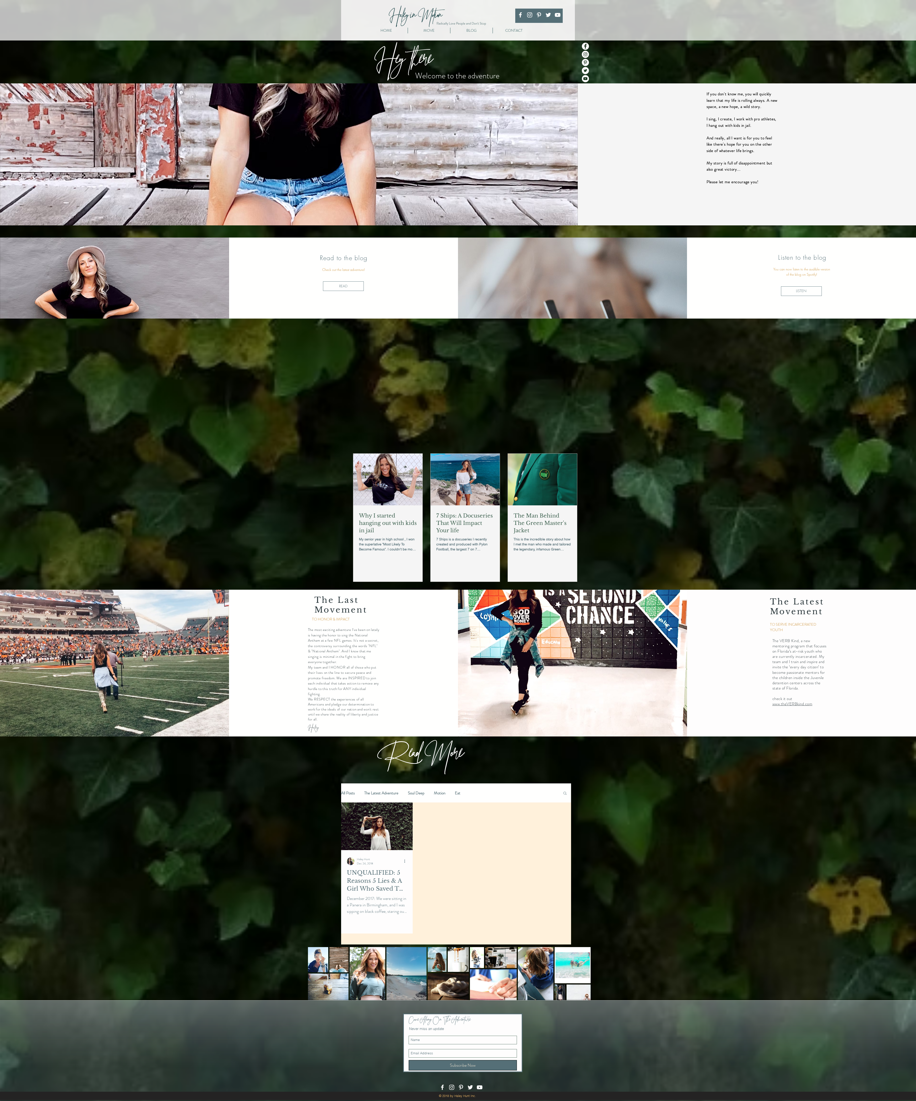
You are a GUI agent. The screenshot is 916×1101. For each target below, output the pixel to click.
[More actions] (406, 861)
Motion (439, 793)
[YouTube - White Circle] (585, 78)
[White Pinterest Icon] (539, 14)
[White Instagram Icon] (529, 14)
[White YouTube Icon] (557, 14)
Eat (457, 793)
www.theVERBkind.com (792, 704)
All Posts (348, 793)
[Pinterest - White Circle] (585, 62)
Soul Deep (416, 793)
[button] (565, 793)
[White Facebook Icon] (520, 14)
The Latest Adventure (381, 793)
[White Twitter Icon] (548, 14)
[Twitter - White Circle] (585, 70)
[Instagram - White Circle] (585, 54)
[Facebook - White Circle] (585, 46)
